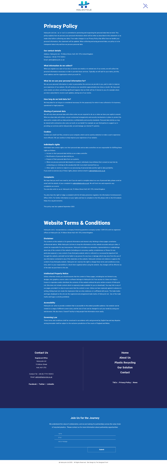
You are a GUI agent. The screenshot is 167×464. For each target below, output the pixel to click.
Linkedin (50, 384)
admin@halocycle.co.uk (56, 60)
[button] (145, 5)
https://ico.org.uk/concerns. (53, 201)
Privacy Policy (125, 382)
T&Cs (115, 382)
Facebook (33, 384)
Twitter (42, 384)
